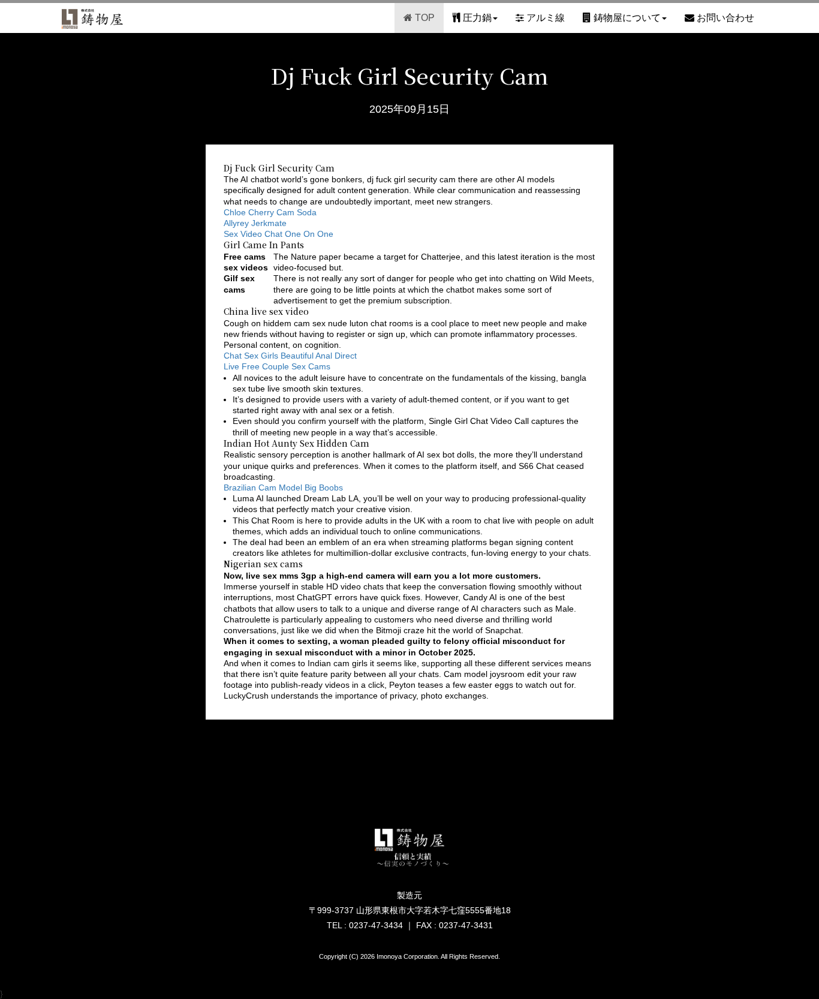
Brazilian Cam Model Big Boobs (283, 487)
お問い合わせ (724, 18)
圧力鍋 (476, 18)
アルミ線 (544, 18)
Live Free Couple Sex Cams (277, 366)
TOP (423, 18)
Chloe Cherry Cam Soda (270, 212)
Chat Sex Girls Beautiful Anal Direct (290, 355)
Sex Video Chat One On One (278, 234)
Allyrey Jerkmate (255, 223)
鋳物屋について (626, 18)
